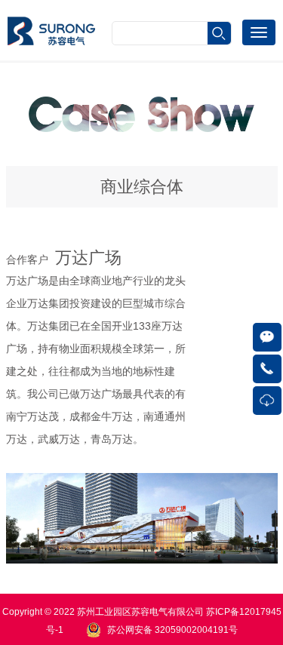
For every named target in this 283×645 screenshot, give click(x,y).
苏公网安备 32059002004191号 (172, 630)
